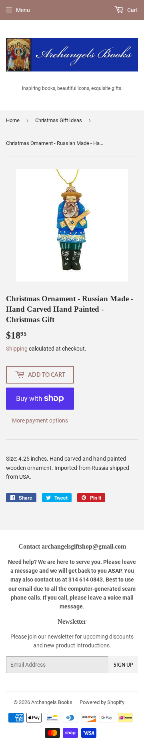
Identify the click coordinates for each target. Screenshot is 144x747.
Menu (23, 10)
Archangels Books (51, 702)
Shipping (17, 348)
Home (13, 120)
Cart (132, 10)
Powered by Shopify (102, 702)
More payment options (40, 420)
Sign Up (123, 665)
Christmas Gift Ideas (58, 120)
